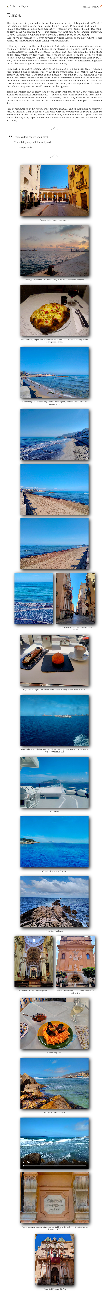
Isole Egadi (43, 26)
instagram (96, 32)
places (15, 6)
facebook (96, 29)
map (93, 26)
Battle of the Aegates (89, 61)
